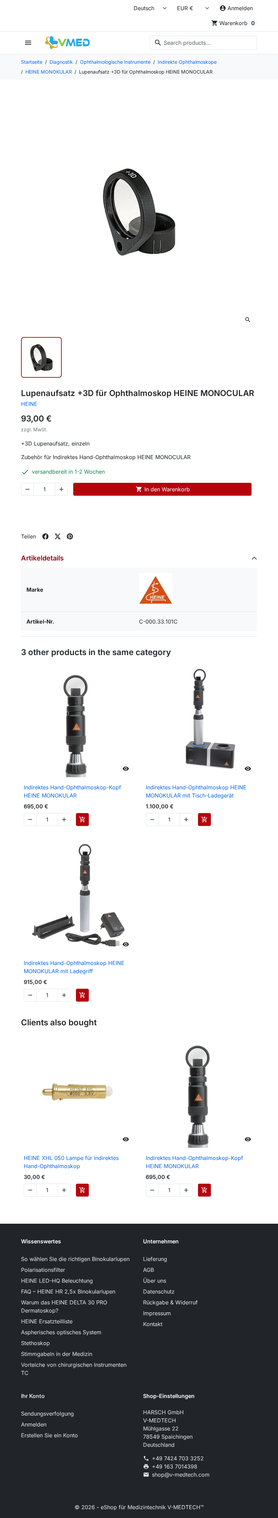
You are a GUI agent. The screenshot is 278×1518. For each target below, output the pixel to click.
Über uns (154, 1280)
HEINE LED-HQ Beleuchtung (57, 1280)
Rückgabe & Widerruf (170, 1302)
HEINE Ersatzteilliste (47, 1321)
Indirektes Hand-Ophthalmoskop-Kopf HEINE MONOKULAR (72, 791)
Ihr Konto (33, 1396)
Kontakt (152, 1324)
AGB (148, 1269)
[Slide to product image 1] (41, 357)
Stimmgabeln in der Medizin (56, 1354)
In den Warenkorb (163, 489)
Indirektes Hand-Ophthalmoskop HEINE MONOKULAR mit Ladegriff (74, 967)
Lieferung (155, 1259)
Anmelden (33, 1424)
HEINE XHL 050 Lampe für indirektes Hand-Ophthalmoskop (71, 1162)
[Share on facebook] (45, 536)
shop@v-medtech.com (181, 1474)
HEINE (29, 403)
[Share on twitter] (57, 536)
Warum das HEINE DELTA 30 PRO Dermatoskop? (64, 1306)
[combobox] (203, 43)
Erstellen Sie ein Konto (49, 1435)
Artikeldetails (42, 558)
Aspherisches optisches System (61, 1332)
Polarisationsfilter (43, 1269)
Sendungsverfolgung (47, 1413)
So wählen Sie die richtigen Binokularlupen (75, 1259)
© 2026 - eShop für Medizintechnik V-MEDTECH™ (139, 1507)
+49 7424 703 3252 (178, 1458)
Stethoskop (35, 1343)
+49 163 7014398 (174, 1466)
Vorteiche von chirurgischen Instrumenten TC (73, 1368)
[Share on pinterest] (69, 536)
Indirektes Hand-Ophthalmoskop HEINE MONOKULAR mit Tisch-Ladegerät (196, 791)
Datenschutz (159, 1291)
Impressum (157, 1313)
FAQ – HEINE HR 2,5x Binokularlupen (68, 1291)
